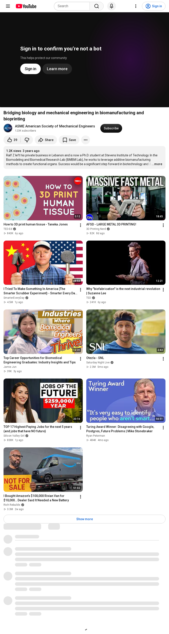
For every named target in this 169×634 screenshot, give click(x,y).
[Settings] (135, 6)
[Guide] (8, 6)
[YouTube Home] (25, 6)
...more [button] (157, 164)
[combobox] (73, 6)
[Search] (97, 6)
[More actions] (85, 140)
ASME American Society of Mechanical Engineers (55, 126)
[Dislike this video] (27, 140)
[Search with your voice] (111, 6)
